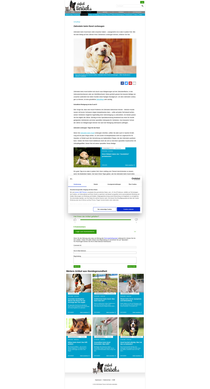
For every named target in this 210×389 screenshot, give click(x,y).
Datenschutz (106, 380)
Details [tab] (96, 184)
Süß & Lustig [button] (69, 14)
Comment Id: (77, 245)
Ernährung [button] (103, 14)
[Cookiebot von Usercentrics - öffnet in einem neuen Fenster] (133, 179)
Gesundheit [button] (84, 14)
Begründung (77, 256)
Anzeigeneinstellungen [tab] (114, 184)
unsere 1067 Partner (81, 192)
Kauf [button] (109, 14)
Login (142, 2)
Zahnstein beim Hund (87, 133)
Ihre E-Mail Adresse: (80, 251)
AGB (113, 380)
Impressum (98, 380)
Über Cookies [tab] (133, 184)
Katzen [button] (105, 12)
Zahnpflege (77, 22)
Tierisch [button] (121, 12)
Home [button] (73, 12)
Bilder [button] (140, 14)
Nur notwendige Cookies (105, 209)
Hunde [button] (89, 12)
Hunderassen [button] (128, 14)
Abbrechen (77, 266)
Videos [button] (136, 14)
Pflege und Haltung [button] (94, 14)
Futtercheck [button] (137, 12)
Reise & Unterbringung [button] (118, 14)
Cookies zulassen (128, 209)
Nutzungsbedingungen (111, 238)
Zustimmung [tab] (77, 184)
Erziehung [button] (76, 14)
